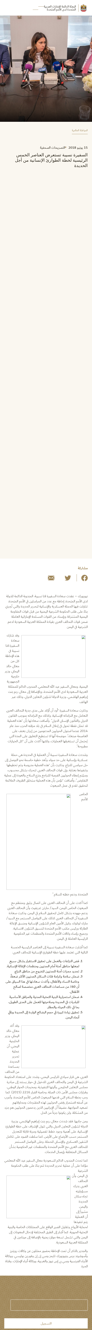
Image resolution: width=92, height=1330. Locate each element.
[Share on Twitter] (68, 579)
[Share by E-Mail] (51, 579)
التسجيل (46, 1323)
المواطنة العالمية (80, 130)
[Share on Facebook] (84, 579)
